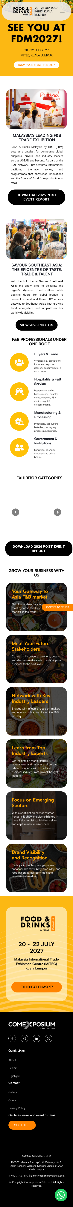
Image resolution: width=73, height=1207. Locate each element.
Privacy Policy (16, 1108)
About (12, 1060)
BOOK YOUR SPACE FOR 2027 (36, 65)
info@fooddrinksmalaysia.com (49, 1175)
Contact (13, 1100)
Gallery (12, 1092)
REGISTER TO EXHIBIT (57, 607)
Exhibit (12, 1068)
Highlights (14, 1076)
